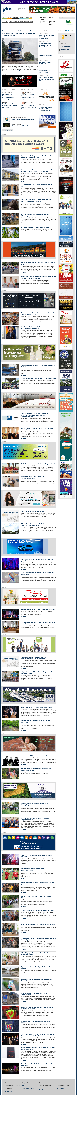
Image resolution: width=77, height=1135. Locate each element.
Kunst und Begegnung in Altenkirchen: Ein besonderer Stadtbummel (37, 573)
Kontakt (51, 24)
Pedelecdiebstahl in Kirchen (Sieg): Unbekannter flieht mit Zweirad (38, 366)
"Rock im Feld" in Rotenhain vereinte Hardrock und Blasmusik (36, 856)
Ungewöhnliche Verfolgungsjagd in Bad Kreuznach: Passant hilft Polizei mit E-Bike (36, 156)
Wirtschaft (15, 17)
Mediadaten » (42, 1089)
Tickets (60, 21)
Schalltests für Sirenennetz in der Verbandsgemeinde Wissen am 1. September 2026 (37, 524)
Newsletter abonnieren (44, 110)
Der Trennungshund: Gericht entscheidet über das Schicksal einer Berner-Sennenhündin (36, 200)
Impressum (51, 22)
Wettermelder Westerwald (67, 51)
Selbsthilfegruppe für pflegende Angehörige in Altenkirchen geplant (35, 953)
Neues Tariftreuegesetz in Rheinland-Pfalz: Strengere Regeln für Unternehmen (37, 1008)
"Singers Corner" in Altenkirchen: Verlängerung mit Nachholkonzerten (36, 672)
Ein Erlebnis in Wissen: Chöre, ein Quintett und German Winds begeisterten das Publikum (37, 1035)
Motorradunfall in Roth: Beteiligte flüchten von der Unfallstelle (36, 1022)
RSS (23, 1085)
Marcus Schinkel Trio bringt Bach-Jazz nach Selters (36, 756)
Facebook (44, 17)
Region (5, 17)
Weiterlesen (21, 70)
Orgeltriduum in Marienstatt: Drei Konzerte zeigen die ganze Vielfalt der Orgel (37, 560)
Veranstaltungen (13, 21)
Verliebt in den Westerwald (28, 1088)
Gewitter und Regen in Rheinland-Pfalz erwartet (35, 227)
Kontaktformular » (61, 1088)
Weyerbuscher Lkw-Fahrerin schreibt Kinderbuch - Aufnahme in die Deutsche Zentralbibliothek (18, 33)
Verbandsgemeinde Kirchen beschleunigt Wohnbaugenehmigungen (33, 477)
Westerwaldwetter (65, 49)
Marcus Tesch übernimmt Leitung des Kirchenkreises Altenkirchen (46, 79)
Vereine (21, 17)
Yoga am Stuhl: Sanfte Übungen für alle (32, 511)
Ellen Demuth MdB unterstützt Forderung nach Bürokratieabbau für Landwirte (35, 327)
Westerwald (7, 25)
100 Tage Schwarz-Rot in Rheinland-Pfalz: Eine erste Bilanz (36, 185)
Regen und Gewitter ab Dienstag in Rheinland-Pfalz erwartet (36, 967)
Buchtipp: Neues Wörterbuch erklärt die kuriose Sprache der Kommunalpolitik (38, 1048)
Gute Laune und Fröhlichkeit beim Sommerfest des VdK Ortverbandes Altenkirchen (37, 313)
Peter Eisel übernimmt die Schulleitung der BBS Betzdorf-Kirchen (46, 45)
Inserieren (51, 17)
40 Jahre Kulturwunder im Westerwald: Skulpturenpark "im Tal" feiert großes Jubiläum (38, 939)
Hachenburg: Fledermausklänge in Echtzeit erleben (22, 126)
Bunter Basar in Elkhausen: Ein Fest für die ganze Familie (38, 464)
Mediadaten (51, 19)
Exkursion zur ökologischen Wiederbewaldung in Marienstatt (35, 721)
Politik (9, 17)
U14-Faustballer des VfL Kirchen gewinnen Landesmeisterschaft (33, 869)
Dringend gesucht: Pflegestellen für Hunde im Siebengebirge (34, 804)
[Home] (3, 13)
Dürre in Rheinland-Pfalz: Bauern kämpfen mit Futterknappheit (46, 70)
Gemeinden (26, 21)
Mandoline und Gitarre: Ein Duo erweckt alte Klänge (36, 707)
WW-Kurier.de (43, 19)
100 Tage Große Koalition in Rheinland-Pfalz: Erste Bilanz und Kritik (38, 623)
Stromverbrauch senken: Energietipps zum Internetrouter (38, 924)
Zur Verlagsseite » (9, 1091)
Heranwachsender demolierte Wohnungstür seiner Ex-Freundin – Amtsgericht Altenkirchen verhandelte (37, 170)
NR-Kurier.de (43, 21)
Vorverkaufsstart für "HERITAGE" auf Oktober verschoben (38, 609)
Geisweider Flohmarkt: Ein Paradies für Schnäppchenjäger (38, 378)
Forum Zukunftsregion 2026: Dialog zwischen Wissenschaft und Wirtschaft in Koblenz (34, 658)
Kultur (27, 17)
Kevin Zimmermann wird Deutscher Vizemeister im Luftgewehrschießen (36, 819)
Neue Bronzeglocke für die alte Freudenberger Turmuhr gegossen (37, 883)
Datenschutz (52, 21)
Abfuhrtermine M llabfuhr (45, 108)
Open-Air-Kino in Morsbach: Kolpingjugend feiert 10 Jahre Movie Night (38, 1064)
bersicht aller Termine (7, 130)
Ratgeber (20, 21)
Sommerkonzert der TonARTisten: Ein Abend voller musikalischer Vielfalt (36, 769)
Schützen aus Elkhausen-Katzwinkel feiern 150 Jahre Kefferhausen (36, 897)
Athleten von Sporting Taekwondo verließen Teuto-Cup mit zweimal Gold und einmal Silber (38, 277)
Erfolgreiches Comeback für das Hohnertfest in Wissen (37, 910)
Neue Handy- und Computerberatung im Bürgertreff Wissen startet (36, 980)
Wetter (31, 21)
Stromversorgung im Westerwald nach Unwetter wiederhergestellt (35, 994)
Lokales (5, 21)
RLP (31, 17)
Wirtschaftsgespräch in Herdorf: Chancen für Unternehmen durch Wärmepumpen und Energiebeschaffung (34, 415)
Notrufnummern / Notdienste (45, 107)
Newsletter (42, 22)
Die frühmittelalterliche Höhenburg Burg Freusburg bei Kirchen (10, 105)
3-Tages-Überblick (65, 47)
